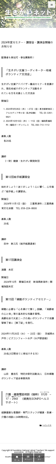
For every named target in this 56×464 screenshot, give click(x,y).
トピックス (46, 425)
